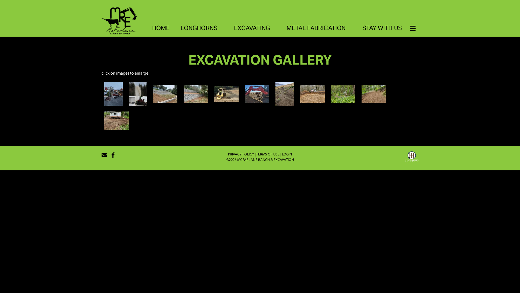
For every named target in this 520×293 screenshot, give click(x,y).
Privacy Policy (241, 154)
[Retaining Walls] (165, 93)
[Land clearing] (226, 93)
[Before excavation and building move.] (343, 93)
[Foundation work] (312, 93)
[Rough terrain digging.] (284, 93)
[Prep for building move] (374, 93)
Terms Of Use (268, 154)
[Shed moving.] (116, 120)
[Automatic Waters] (257, 93)
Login (287, 154)
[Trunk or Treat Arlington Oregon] (113, 93)
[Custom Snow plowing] (138, 93)
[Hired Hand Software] (411, 157)
